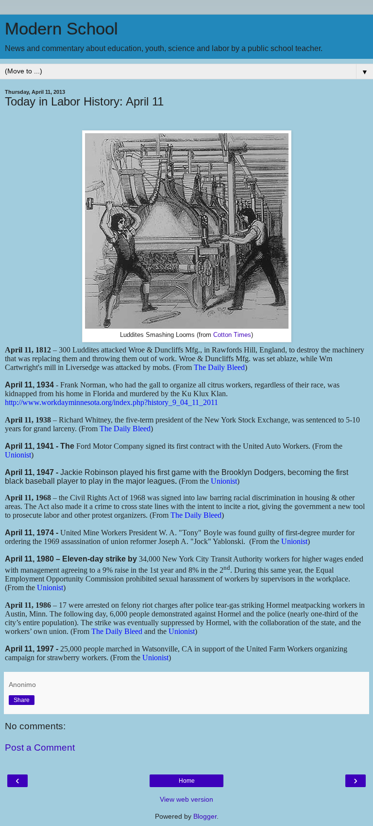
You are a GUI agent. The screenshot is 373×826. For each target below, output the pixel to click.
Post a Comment (40, 747)
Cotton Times (232, 335)
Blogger (205, 816)
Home (187, 780)
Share (22, 700)
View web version (186, 799)
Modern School (61, 28)
